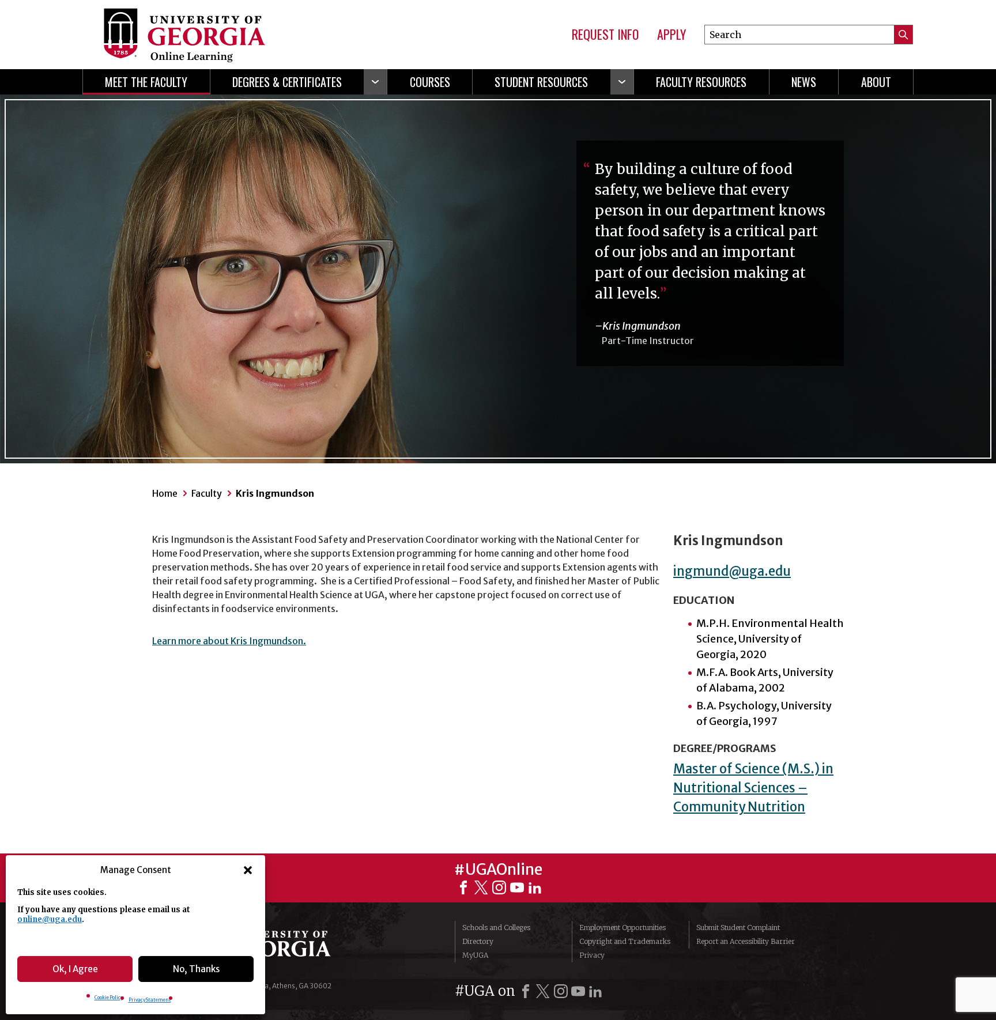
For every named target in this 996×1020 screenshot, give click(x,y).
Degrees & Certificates (287, 81)
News (803, 81)
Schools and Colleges (496, 927)
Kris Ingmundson (275, 493)
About (876, 81)
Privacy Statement (150, 1000)
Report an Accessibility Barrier (745, 941)
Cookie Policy (109, 997)
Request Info (605, 34)
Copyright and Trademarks (624, 941)
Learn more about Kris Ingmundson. (229, 641)
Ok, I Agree (75, 969)
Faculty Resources (701, 81)
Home (165, 493)
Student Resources (541, 81)
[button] (248, 870)
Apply (671, 34)
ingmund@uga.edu (732, 571)
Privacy (592, 955)
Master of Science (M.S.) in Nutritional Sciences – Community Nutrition (753, 788)
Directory (477, 941)
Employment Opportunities (622, 927)
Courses (430, 81)
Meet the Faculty (146, 81)
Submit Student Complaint (738, 927)
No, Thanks (196, 969)
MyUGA (475, 955)
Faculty (206, 493)
